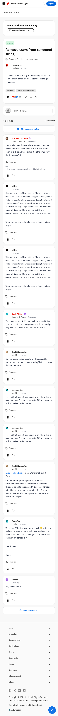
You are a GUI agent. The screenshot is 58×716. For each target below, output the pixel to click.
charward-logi (17, 390)
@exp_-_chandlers (14, 472)
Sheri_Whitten (17, 314)
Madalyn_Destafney (20, 138)
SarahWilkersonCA (19, 352)
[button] (14, 59)
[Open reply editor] (29, 111)
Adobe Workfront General (12, 12)
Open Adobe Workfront (22, 30)
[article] (29, 157)
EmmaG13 (16, 521)
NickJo (14, 186)
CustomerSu (17, 65)
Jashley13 (15, 579)
